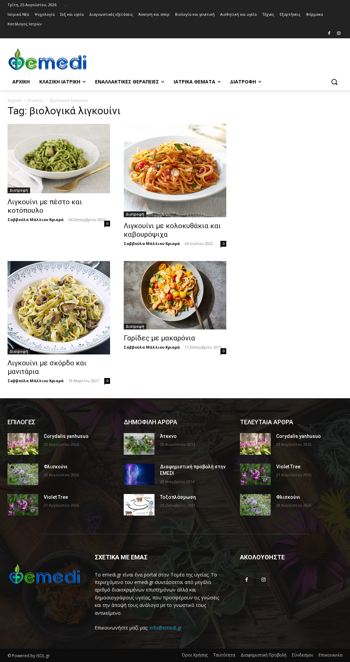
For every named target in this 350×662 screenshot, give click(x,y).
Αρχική (14, 100)
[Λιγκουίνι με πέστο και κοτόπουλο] (59, 158)
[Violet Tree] (23, 505)
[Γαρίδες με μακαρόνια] (175, 295)
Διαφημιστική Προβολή (263, 655)
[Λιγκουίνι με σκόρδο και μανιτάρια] (59, 307)
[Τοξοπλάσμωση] (139, 505)
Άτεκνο (168, 436)
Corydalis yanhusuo (66, 436)
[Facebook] (329, 34)
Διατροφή (19, 190)
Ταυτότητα (224, 655)
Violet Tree (56, 497)
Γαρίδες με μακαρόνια (159, 338)
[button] (334, 82)
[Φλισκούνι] (23, 474)
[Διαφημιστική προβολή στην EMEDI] (139, 474)
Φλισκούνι (56, 466)
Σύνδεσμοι (302, 655)
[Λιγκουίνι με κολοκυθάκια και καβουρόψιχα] (175, 170)
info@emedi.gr (166, 627)
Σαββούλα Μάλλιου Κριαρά (36, 219)
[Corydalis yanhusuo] (23, 444)
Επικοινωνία (330, 655)
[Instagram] (338, 34)
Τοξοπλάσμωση (178, 497)
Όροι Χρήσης (195, 655)
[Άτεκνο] (139, 444)
